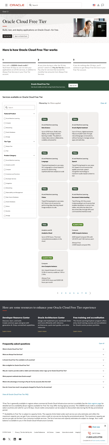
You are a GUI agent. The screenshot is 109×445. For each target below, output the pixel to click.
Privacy (17, 432)
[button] (6, 5)
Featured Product (10, 113)
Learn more (7, 331)
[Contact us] (102, 5)
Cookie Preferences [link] (39, 432)
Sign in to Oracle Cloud (21, 36)
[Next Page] (89, 293)
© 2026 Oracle (7, 432)
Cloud (4, 12)
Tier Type (7, 141)
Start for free (7, 36)
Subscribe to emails (67, 432)
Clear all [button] (103, 103)
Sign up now (73, 85)
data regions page (94, 403)
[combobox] (54, 5)
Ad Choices (50, 432)
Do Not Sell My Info (26, 432)
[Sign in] (98, 5)
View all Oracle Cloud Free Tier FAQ (15, 394)
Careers (58, 432)
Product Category (10, 155)
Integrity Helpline (80, 432)
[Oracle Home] (17, 5)
